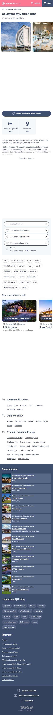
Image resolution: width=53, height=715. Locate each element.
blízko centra (25, 282)
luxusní (24, 288)
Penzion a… (17, 508)
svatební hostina (9, 277)
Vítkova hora (17, 498)
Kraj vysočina (23, 459)
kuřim (29, 260)
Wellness (18, 426)
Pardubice (11, 409)
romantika (38, 611)
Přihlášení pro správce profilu (13, 660)
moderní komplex (20, 271)
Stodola (39, 421)
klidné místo (24, 622)
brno (30, 266)
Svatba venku (20, 421)
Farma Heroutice (19, 529)
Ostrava (23, 405)
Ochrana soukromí (9, 656)
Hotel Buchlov (18, 539)
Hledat (37, 3)
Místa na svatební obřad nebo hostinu (17, 664)
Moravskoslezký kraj (15, 454)
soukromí (7, 616)
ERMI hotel (16, 579)
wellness (33, 271)
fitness (21, 277)
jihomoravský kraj (17, 260)
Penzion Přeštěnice (20, 589)
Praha (9, 405)
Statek (30, 421)
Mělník (19, 409)
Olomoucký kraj (27, 450)
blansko (21, 266)
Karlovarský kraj (39, 442)
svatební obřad (36, 616)
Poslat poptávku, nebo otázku (28, 114)
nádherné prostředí (10, 282)
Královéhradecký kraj (40, 446)
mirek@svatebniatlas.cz (29, 695)
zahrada (41, 606)
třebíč (5, 260)
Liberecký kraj (24, 446)
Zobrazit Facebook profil (19, 237)
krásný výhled (31, 277)
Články (4, 640)
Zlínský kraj (11, 459)
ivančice (38, 266)
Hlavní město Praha (14, 438)
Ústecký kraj (11, 446)
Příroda (10, 421)
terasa (35, 622)
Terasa (9, 426)
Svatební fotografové (10, 676)
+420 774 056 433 (29, 690)
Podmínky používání (10, 652)
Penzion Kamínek (19, 519)
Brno (16, 405)
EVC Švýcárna (10, 327)
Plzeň (31, 405)
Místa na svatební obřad (11, 668)
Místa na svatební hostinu (12, 672)
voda (35, 282)
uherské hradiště (9, 266)
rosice (37, 260)
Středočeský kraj (31, 438)
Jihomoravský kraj (11, 18)
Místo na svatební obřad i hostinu (12, 9)
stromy (16, 616)
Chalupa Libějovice (20, 559)
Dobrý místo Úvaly (20, 478)
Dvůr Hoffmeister (19, 488)
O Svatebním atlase (9, 644)
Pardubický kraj (13, 450)
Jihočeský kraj (12, 442)
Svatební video (8, 680)
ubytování (7, 271)
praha (24, 616)
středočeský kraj (25, 611)
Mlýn (46, 421)
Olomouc (39, 405)
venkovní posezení (10, 622)
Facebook (29, 700)
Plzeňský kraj (25, 442)
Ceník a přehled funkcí (11, 648)
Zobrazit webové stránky (20, 230)
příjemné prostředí (10, 611)
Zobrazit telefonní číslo (19, 243)
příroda (31, 606)
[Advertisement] (26, 82)
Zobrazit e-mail (16, 224)
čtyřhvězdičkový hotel (11, 288)
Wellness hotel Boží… (21, 549)
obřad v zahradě (9, 627)
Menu (49, 3)
